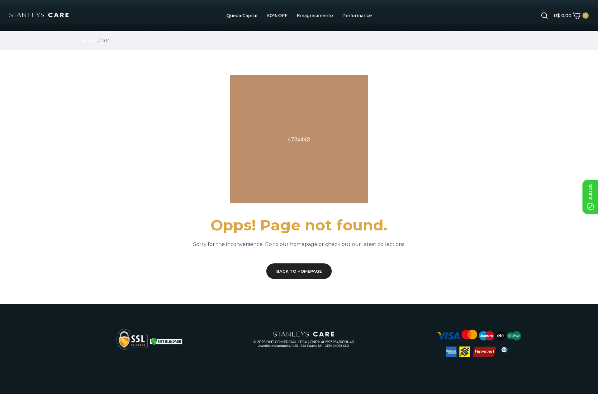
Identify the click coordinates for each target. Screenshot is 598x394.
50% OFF (277, 15)
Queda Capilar (242, 15)
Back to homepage (299, 271)
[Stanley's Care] (39, 15)
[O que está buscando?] (544, 15)
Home (90, 41)
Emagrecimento (315, 15)
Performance (357, 15)
